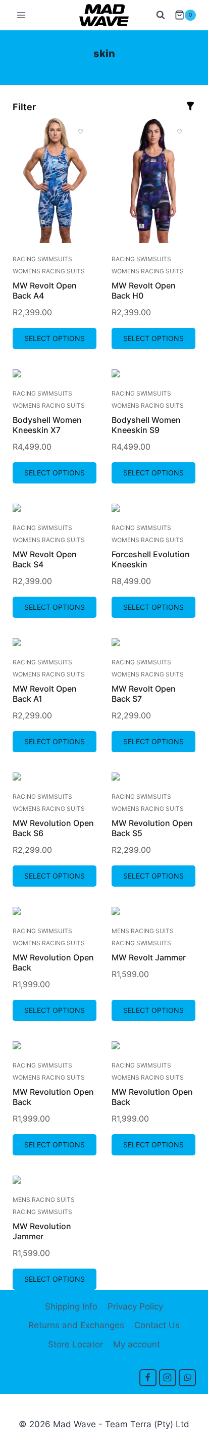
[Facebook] (148, 1377)
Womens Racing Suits (49, 271)
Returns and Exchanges (76, 1325)
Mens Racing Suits (143, 931)
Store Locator (75, 1344)
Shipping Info (71, 1306)
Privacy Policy (135, 1306)
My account (136, 1344)
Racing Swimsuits (42, 259)
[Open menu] (21, 15)
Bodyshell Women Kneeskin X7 (47, 425)
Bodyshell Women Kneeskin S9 (146, 425)
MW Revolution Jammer (42, 1231)
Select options (54, 338)
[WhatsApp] (187, 1377)
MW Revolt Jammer (149, 957)
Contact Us (157, 1325)
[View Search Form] (160, 15)
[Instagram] (167, 1377)
